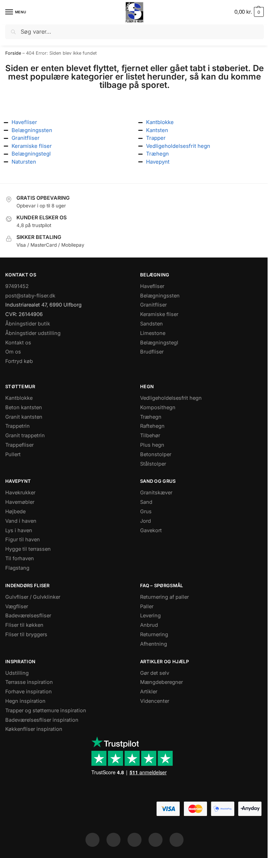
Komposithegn (157, 407)
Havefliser (152, 286)
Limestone (152, 333)
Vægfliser (16, 606)
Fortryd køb (19, 361)
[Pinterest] (134, 840)
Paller (146, 606)
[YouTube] (177, 840)
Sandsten (151, 324)
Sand (146, 502)
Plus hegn (152, 445)
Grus (146, 511)
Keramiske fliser (159, 314)
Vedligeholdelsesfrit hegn (171, 398)
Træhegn (150, 417)
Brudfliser (152, 352)
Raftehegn (152, 426)
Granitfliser (153, 305)
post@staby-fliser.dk (30, 296)
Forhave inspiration (28, 691)
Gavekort (151, 530)
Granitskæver (156, 492)
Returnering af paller (164, 597)
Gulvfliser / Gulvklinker (32, 597)
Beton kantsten (23, 407)
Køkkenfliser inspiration (33, 729)
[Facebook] (92, 840)
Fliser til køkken (24, 625)
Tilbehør (150, 435)
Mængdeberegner (161, 682)
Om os (13, 352)
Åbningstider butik (27, 324)
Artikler (148, 691)
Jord (145, 521)
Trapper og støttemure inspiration (45, 710)
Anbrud (149, 625)
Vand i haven (20, 521)
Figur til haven (22, 539)
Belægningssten (160, 296)
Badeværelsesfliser (28, 615)
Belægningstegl (159, 342)
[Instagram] (113, 840)
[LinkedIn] (156, 840)
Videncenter (154, 701)
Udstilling (17, 673)
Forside (13, 53)
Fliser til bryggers (26, 634)
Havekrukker (20, 492)
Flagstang (17, 568)
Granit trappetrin (25, 435)
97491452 (17, 286)
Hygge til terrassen (28, 549)
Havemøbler (19, 502)
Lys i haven (18, 530)
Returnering (154, 634)
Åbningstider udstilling (33, 333)
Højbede (15, 511)
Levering (150, 615)
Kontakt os (18, 342)
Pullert (13, 454)
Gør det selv (154, 673)
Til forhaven (19, 558)
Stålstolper (153, 464)
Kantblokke (19, 398)
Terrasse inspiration (29, 682)
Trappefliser (19, 445)
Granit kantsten (23, 417)
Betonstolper (155, 454)
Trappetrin (17, 426)
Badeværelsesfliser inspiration (41, 720)
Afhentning (153, 644)
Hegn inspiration (25, 701)
